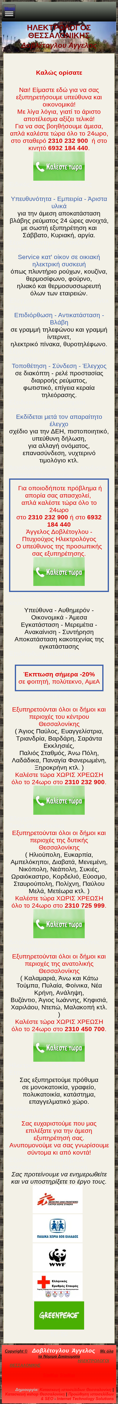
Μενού (10, 8)
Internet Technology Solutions (85, 1398)
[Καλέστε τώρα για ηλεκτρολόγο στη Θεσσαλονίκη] (59, 166)
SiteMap (50, 1375)
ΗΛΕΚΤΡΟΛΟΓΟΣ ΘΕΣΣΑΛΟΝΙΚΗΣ (59, 31)
